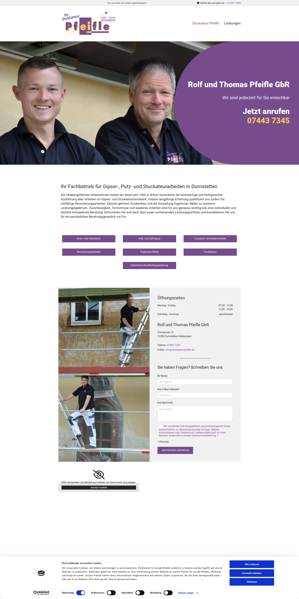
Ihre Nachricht (165, 402)
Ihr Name (162, 375)
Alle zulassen (252, 564)
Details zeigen (186, 593)
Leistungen (232, 23)
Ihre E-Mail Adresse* (168, 389)
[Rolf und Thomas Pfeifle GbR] (89, 24)
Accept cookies (99, 487)
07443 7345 (234, 3)
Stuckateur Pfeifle (205, 23)
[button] (88, 238)
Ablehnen (252, 581)
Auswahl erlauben (252, 573)
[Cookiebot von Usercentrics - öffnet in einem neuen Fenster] (41, 593)
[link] (99, 474)
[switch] (111, 592)
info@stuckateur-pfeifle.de (180, 349)
